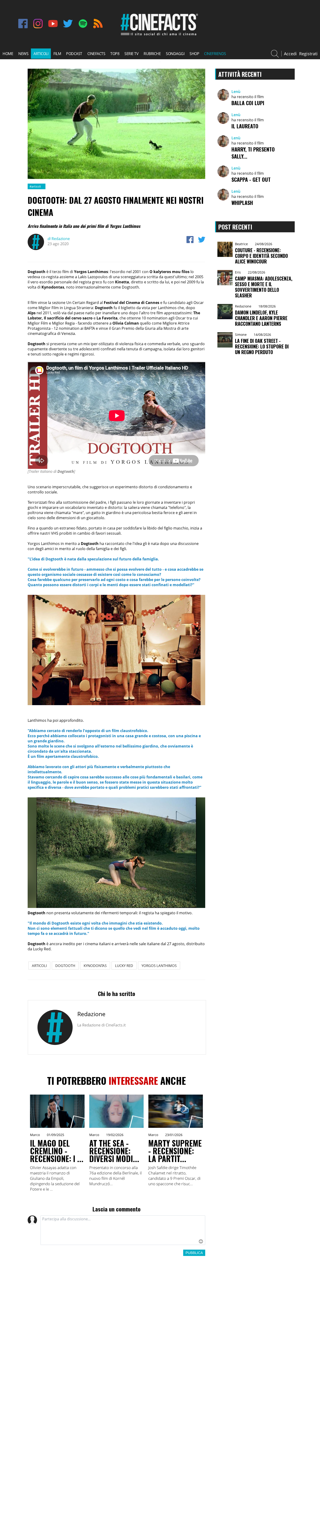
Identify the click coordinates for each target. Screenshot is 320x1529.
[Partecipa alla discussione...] (123, 1230)
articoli (40, 53)
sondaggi (175, 53)
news (23, 53)
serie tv (131, 53)
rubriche (152, 53)
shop (194, 53)
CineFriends (215, 53)
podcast (74, 53)
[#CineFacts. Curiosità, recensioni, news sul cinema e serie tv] (158, 35)
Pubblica (194, 1253)
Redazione (59, 238)
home (8, 53)
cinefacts (96, 53)
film (57, 53)
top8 (114, 53)
